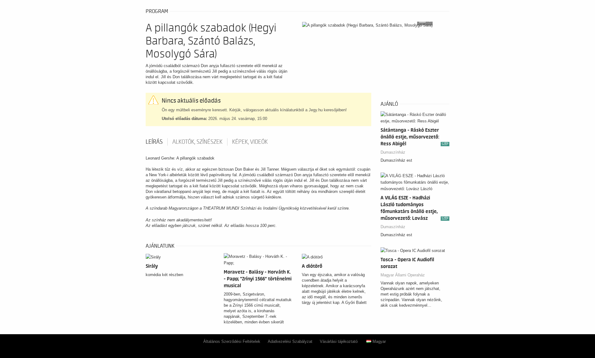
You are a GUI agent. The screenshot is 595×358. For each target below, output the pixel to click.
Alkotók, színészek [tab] (197, 142)
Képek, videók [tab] (250, 142)
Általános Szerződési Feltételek (231, 341)
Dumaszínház (393, 152)
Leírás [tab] (154, 142)
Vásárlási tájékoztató (339, 341)
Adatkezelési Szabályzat (290, 341)
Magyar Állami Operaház (403, 275)
